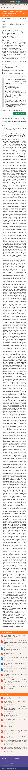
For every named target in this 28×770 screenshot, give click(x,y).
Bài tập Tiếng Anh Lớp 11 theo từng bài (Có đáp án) (15, 697)
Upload (20, 4)
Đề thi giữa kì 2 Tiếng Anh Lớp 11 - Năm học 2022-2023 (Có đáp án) (15, 675)
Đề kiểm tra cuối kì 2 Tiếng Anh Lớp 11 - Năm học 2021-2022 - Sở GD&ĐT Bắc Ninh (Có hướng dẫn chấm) (15, 642)
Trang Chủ (4, 4)
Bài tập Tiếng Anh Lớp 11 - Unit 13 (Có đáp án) (14, 736)
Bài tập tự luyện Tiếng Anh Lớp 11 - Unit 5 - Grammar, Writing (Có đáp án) (15, 636)
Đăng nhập (15, 4)
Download (21, 113)
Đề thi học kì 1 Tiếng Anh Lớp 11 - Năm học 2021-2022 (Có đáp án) (15, 658)
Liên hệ (25, 4)
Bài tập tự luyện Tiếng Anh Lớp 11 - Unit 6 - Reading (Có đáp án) (15, 725)
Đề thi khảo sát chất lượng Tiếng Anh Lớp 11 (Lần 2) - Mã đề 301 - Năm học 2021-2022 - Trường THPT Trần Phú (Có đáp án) (15, 681)
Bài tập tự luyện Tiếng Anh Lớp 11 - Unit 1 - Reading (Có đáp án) (15, 720)
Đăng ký (9, 4)
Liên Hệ (5, 761)
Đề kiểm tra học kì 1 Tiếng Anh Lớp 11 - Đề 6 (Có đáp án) (15, 664)
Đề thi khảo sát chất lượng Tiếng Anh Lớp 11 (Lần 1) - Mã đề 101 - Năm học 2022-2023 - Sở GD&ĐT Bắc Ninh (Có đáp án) (15, 742)
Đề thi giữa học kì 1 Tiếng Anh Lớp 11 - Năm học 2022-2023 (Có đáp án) (15, 687)
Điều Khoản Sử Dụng (8, 763)
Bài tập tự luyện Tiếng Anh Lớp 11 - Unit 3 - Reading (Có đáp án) (15, 702)
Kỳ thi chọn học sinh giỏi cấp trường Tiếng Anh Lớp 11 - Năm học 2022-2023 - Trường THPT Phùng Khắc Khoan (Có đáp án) (15, 708)
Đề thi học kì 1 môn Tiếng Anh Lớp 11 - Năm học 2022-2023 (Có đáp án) (15, 669)
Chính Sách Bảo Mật (8, 765)
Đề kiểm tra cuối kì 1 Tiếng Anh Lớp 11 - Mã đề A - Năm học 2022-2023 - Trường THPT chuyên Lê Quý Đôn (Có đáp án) (15, 749)
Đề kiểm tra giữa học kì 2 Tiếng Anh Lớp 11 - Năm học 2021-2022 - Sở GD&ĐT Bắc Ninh (15, 648)
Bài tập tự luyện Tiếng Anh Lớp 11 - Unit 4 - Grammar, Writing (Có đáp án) (15, 714)
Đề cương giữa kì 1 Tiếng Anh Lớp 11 (12, 653)
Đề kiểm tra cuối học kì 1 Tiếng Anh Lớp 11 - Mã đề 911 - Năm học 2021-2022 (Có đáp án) (15, 731)
